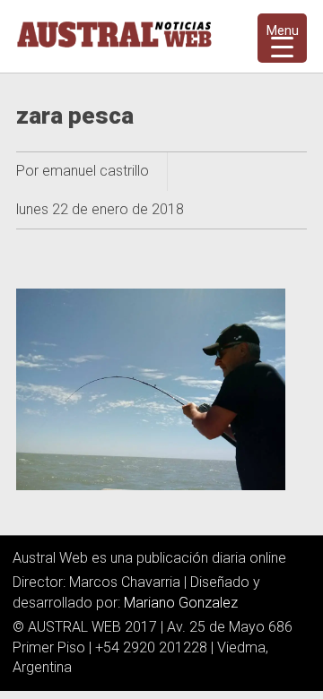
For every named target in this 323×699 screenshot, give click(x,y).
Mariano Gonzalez (181, 602)
